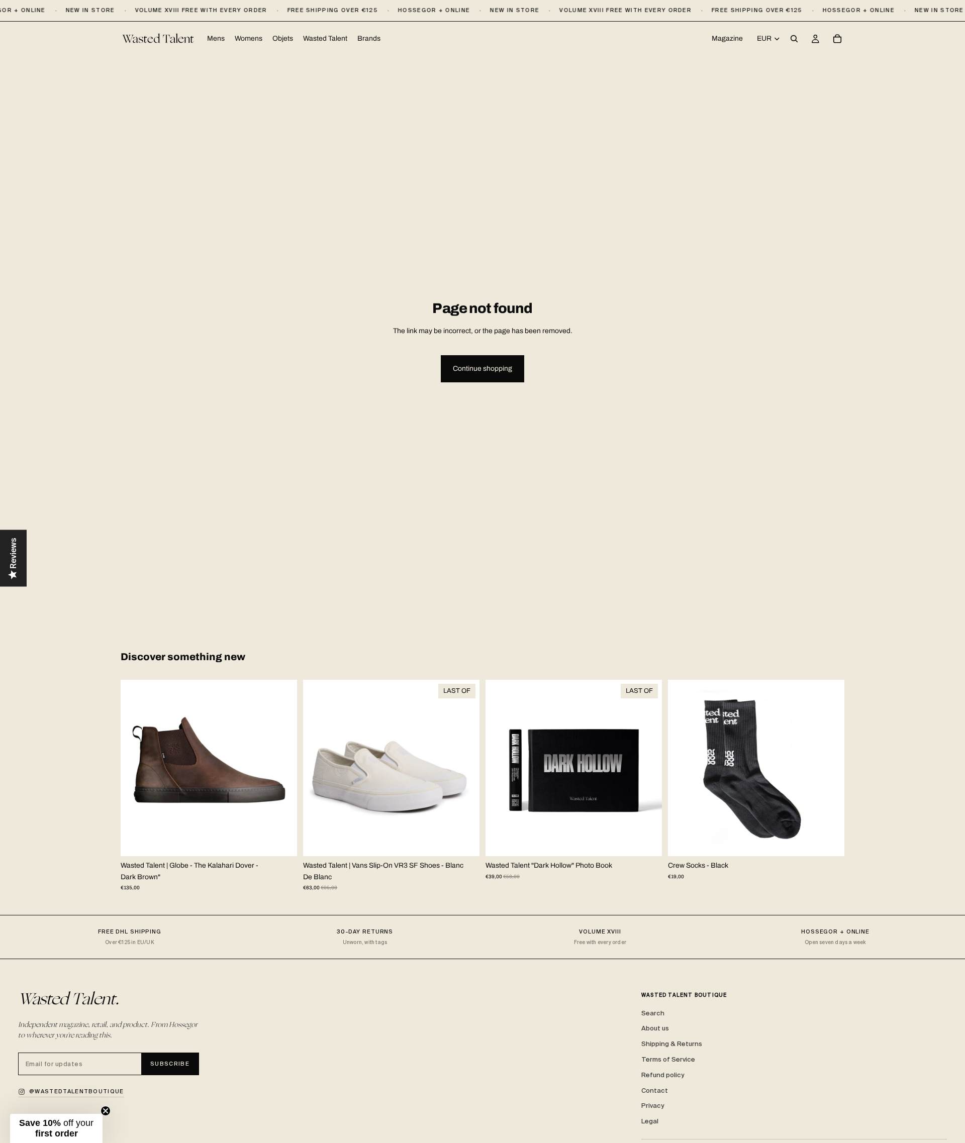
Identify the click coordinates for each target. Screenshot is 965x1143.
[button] (56, 1128)
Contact (654, 1090)
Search (652, 1013)
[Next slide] (282, 768)
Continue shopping (482, 368)
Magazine (727, 38)
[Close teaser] (106, 1111)
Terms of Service (668, 1059)
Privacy (652, 1105)
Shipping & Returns (671, 1044)
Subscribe (169, 1064)
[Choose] (281, 841)
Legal (649, 1121)
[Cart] (837, 39)
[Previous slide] (136, 768)
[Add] (646, 841)
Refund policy (662, 1075)
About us (655, 1028)
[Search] (794, 39)
